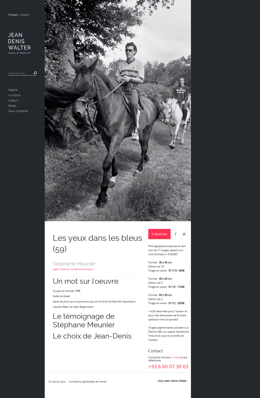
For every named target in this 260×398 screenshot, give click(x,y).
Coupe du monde (68, 269)
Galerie (12, 89)
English (25, 14)
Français (13, 14)
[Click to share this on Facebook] (175, 234)
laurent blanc (86, 269)
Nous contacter (18, 111)
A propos (14, 95)
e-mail (175, 357)
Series (12, 105)
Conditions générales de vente (87, 381)
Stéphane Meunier (74, 264)
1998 (55, 269)
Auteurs (13, 100)
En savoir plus (57, 381)
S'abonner (159, 234)
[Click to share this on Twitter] (184, 234)
